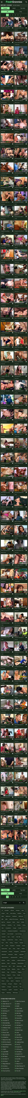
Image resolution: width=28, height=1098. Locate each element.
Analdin (16, 233)
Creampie (4, 931)
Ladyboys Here (20, 1042)
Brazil (18, 922)
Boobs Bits (19, 1047)
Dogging (4, 939)
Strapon (15, 983)
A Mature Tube (6, 1027)
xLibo (17, 1032)
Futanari (21, 942)
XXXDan (16, 30)
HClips (16, 799)
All (7, 11)
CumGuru (5, 1066)
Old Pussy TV (6, 1011)
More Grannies (6, 1006)
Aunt (24, 913)
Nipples (13, 969)
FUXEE (4, 1049)
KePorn (2, 88)
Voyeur (3, 992)
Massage (14, 963)
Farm (3, 942)
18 (2, 910)
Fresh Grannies (14, 2)
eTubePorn (5, 1037)
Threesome (4, 989)
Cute (9, 936)
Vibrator (21, 989)
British (22, 922)
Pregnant (9, 975)
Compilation (8, 928)
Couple (19, 928)
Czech (13, 936)
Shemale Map (6, 1023)
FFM (7, 942)
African (12, 910)
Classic (24, 925)
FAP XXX (18, 1013)
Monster (3, 969)
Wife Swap (15, 992)
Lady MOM (5, 1051)
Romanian (4, 978)
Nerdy (8, 969)
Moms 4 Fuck (19, 1020)
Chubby (18, 925)
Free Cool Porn (6, 1070)
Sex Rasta (18, 1051)
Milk (14, 966)
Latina (8, 960)
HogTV (2, 233)
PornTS (18, 1044)
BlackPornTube (4, 30)
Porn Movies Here (7, 1044)
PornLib (2, 378)
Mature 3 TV (6, 1001)
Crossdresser (23, 931)
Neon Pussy (19, 1037)
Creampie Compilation (13, 931)
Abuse (2, 1095)
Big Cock (22, 919)
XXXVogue (3, 44)
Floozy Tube (6, 1032)
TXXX (16, 88)
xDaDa (18, 1003)
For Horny (5, 1061)
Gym (10, 948)
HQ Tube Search (7, 1025)
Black (14, 922)
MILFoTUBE (19, 1008)
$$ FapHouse (17, 59)
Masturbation (21, 963)
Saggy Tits (10, 978)
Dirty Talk (18, 936)
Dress (16, 939)
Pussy (14, 975)
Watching (9, 992)
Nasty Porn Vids (7, 1039)
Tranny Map (19, 1015)
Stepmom (18, 980)
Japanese (21, 954)
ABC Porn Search (20, 1056)
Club (3, 928)
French (16, 942)
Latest (14, 8)
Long (20, 11)
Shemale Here (6, 1035)
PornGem (17, 131)
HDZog (16, 276)
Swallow (3, 986)
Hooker (10, 951)
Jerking (21, 957)
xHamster (3, 59)
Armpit (3, 913)
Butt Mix (18, 1059)
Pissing (3, 975)
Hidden (23, 948)
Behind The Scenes (13, 919)
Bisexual (9, 922)
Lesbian (13, 960)
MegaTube (3, 581)
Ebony (21, 939)
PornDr (16, 73)
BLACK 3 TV (19, 1054)
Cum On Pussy (18, 933)
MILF (10, 966)
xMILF (16, 204)
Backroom (8, 916)
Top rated (22, 8)
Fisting (11, 942)
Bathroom (21, 916)
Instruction (4, 954)
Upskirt (10, 989)
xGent (17, 1061)
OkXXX (2, 828)
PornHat (3, 146)
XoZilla (2, 291)
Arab (23, 910)
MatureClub (17, 102)
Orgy (8, 972)
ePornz (4, 1015)
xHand (16, 479)
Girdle (7, 945)
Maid (8, 963)
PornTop (16, 755)
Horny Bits (18, 1018)
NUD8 (17, 1006)
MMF (25, 966)
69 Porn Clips (19, 1049)
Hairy (14, 948)
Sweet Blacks (19, 1011)
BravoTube (3, 218)
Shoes (3, 980)
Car (14, 925)
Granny (23, 945)
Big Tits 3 (18, 1027)
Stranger (10, 983)
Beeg (16, 668)
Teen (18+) (15, 986)
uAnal (16, 160)
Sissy (7, 980)
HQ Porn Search (7, 1042)
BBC (2, 919)
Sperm (12, 980)
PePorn (2, 276)
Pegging (19, 972)
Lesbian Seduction (21, 960)
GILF (3, 945)
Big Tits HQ (5, 1054)
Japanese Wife (13, 957)
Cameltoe (9, 925)
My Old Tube (19, 1030)
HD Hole (5, 1013)
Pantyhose (13, 972)
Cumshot (4, 936)
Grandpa (18, 945)
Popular (5, 8)
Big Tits (3, 922)
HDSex (16, 247)
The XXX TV (6, 1020)
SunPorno (17, 465)
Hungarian (16, 951)
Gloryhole (12, 945)
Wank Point (5, 1047)
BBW (6, 919)
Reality (18, 975)
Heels (18, 948)
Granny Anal (4, 948)
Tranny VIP (19, 1039)
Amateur (18, 910)
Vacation (16, 989)
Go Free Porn (6, 1068)
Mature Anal (4, 966)
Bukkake (3, 925)
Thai (20, 986)
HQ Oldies (5, 1018)
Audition (19, 913)
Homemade (4, 951)
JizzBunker (17, 44)
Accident (7, 910)
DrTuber (3, 770)
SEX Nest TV (19, 1025)
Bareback (14, 916)
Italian (16, 954)
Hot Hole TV (6, 1059)
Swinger (9, 986)
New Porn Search (20, 1001)
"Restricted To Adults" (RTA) (20, 1091)
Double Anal (10, 939)
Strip (20, 983)
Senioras (3, 204)
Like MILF (18, 1035)
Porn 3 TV (5, 1030)
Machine (3, 963)
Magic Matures (6, 1063)
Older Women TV (7, 1003)
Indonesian (23, 951)
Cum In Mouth (10, 933)
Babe (3, 916)
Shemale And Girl (18, 978)
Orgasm (3, 972)
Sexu (16, 494)
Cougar (14, 928)
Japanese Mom (5, 957)
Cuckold (3, 933)
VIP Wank (5, 1056)
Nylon (18, 969)
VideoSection (4, 102)
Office (23, 969)
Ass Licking (13, 913)
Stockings (4, 983)
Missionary (19, 966)
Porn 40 (5, 1008)
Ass (7, 913)
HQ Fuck (18, 1023)
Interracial (10, 954)
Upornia (2, 392)
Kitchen (3, 960)
